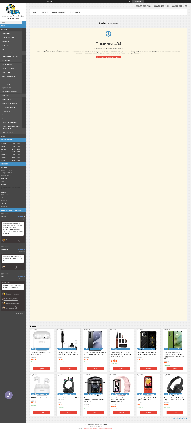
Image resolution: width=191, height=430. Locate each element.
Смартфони (6, 33)
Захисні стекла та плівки (10, 123)
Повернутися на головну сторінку (109, 57)
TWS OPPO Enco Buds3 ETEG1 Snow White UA (41, 353)
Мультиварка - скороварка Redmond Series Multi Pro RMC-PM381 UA (94, 399)
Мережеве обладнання (9, 103)
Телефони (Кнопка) (8, 37)
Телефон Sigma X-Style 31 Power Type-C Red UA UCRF (148, 399)
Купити (42, 369)
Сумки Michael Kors (8, 132)
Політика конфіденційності (105, 428)
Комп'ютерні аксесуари (9, 91)
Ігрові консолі (6, 88)
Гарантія (45, 12)
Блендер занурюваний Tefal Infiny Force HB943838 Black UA (68, 353)
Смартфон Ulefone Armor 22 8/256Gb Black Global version (146, 353)
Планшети (5, 41)
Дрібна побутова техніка (10, 49)
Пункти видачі (75, 12)
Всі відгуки (19, 313)
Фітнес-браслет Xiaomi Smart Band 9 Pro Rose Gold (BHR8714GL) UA (120, 399)
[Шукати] (24, 22)
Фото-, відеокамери (8, 107)
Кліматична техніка (8, 80)
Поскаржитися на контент (90, 428)
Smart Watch (6, 72)
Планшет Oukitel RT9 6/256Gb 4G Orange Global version (12, 286)
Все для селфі (6, 99)
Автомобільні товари (9, 76)
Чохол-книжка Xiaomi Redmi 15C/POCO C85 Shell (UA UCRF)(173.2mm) (12, 231)
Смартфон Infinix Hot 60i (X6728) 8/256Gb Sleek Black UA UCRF (95, 353)
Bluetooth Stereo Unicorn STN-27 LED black (68, 399)
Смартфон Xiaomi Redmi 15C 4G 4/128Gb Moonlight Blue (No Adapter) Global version (12, 225)
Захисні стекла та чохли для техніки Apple (11, 127)
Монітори (5, 95)
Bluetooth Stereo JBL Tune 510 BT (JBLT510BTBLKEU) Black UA (174, 399)
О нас (3, 136)
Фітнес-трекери (7, 64)
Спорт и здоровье (8, 68)
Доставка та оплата (59, 12)
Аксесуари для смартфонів (10, 84)
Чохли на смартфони (9, 115)
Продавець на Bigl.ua (96, 426)
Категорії (4, 29)
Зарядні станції (7, 53)
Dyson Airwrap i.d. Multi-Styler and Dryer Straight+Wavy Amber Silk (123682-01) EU (121, 354)
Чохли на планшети (8, 119)
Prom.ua (105, 424)
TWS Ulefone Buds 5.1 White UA (41, 398)
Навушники (6, 60)
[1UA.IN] (12, 9)
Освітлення (6, 111)
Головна (35, 12)
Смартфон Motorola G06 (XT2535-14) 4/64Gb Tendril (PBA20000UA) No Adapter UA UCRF (174, 355)
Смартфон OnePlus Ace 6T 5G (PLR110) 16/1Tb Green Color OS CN (12, 258)
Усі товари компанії (179, 418)
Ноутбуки (5, 45)
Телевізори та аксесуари (10, 57)
